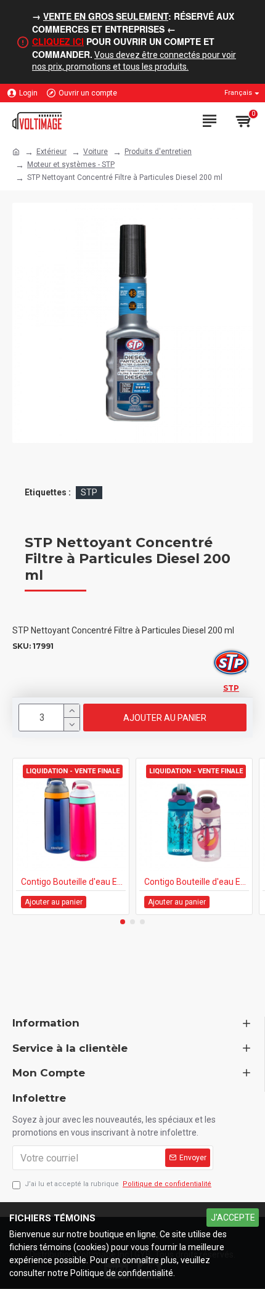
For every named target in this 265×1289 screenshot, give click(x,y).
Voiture (95, 151)
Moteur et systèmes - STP (71, 164)
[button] (122, 921)
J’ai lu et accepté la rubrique (118, 1184)
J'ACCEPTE (233, 1217)
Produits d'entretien (158, 151)
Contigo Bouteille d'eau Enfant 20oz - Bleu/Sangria (73, 882)
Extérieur (51, 151)
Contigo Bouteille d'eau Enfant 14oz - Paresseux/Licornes (196, 882)
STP (89, 492)
